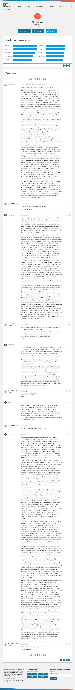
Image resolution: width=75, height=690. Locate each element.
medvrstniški (42, 56)
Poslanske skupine (39, 6)
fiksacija (7, 59)
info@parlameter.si (8, 684)
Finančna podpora (8, 681)
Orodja (61, 6)
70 (43, 79)
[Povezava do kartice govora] (70, 85)
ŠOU (6, 49)
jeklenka (7, 45)
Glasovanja (39, 31)
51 (37, 79)
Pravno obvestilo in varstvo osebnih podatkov (14, 680)
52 (39, 79)
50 (35, 79)
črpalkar (41, 45)
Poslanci (27, 6)
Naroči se (54, 678)
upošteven (7, 52)
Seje (19, 6)
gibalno (40, 49)
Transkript (52, 31)
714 (40, 59)
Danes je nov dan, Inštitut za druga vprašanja (13, 671)
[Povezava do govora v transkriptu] (67, 85)
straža (40, 52)
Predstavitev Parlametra (9, 678)
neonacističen (8, 56)
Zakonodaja (52, 6)
